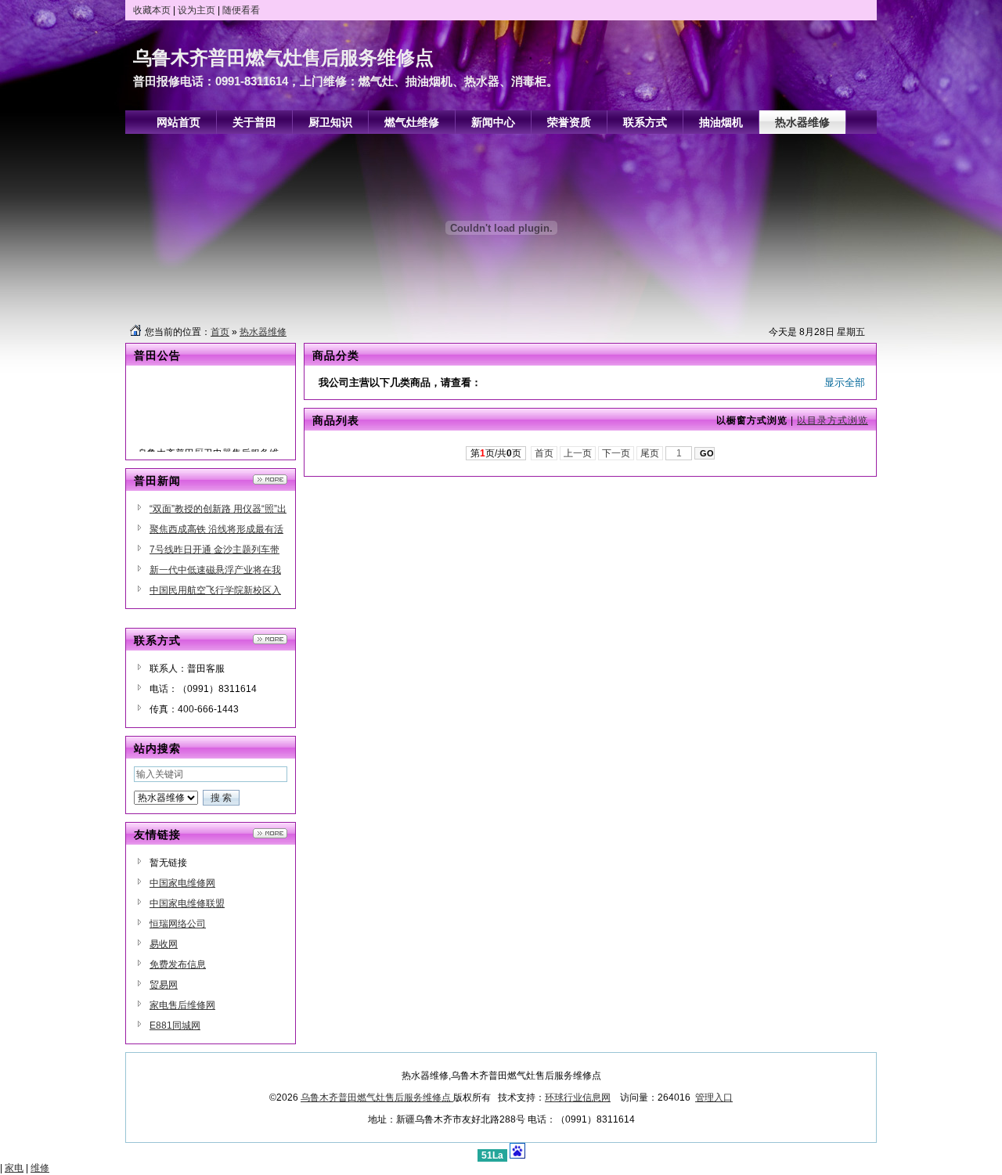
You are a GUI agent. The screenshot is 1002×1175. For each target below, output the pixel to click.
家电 (14, 1167)
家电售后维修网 (182, 1005)
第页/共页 (495, 453)
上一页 (577, 453)
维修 (40, 1167)
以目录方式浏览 (832, 420)
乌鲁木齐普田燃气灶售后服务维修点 (377, 1097)
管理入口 (714, 1097)
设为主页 (196, 10)
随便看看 (241, 10)
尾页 (649, 453)
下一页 (616, 453)
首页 (220, 331)
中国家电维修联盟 (187, 903)
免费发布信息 (178, 964)
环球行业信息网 (578, 1097)
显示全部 (844, 382)
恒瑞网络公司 (178, 923)
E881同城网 (175, 1025)
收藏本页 (152, 10)
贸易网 (164, 984)
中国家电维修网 (182, 883)
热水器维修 (263, 331)
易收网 (164, 944)
